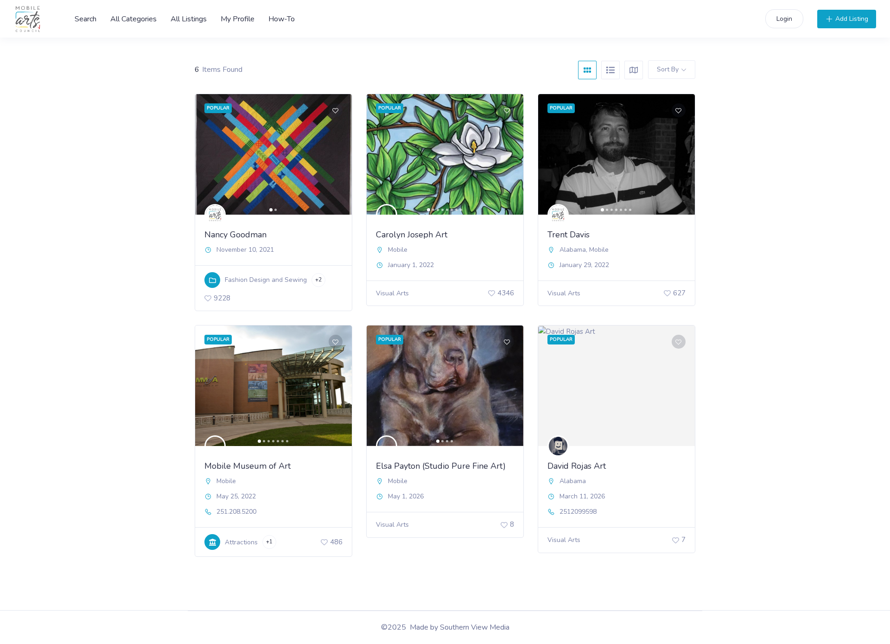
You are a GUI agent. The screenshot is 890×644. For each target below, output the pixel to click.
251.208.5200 (236, 512)
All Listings (189, 19)
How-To (281, 19)
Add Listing (851, 18)
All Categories (133, 19)
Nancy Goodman (235, 234)
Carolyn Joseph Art (411, 234)
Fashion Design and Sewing (266, 279)
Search (85, 19)
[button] (207, 154)
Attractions (241, 542)
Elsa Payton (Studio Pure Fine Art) (441, 466)
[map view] (633, 70)
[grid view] (587, 70)
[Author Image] (215, 214)
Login (784, 18)
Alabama (572, 249)
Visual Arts (392, 293)
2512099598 (578, 512)
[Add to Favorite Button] (336, 110)
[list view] (610, 70)
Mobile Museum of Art (247, 466)
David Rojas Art (576, 466)
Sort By (668, 69)
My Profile (237, 19)
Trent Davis (568, 234)
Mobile (397, 249)
